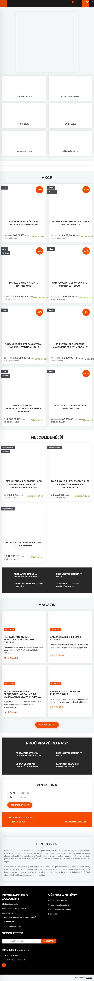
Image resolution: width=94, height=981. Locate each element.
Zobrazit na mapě (20, 805)
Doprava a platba (8, 913)
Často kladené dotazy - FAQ (59, 909)
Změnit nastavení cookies (12, 926)
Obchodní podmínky (10, 904)
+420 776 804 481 (18, 822)
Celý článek (11, 658)
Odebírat (48, 941)
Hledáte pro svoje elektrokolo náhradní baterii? (19, 640)
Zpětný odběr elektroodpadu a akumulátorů (19, 917)
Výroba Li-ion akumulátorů (58, 905)
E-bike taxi (52, 914)
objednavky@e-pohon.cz (75, 822)
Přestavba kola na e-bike (58, 901)
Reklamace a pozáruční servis (14, 908)
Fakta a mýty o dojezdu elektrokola (66, 692)
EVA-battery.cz (8, 922)
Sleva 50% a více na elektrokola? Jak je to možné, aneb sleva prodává (22, 694)
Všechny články (47, 725)
